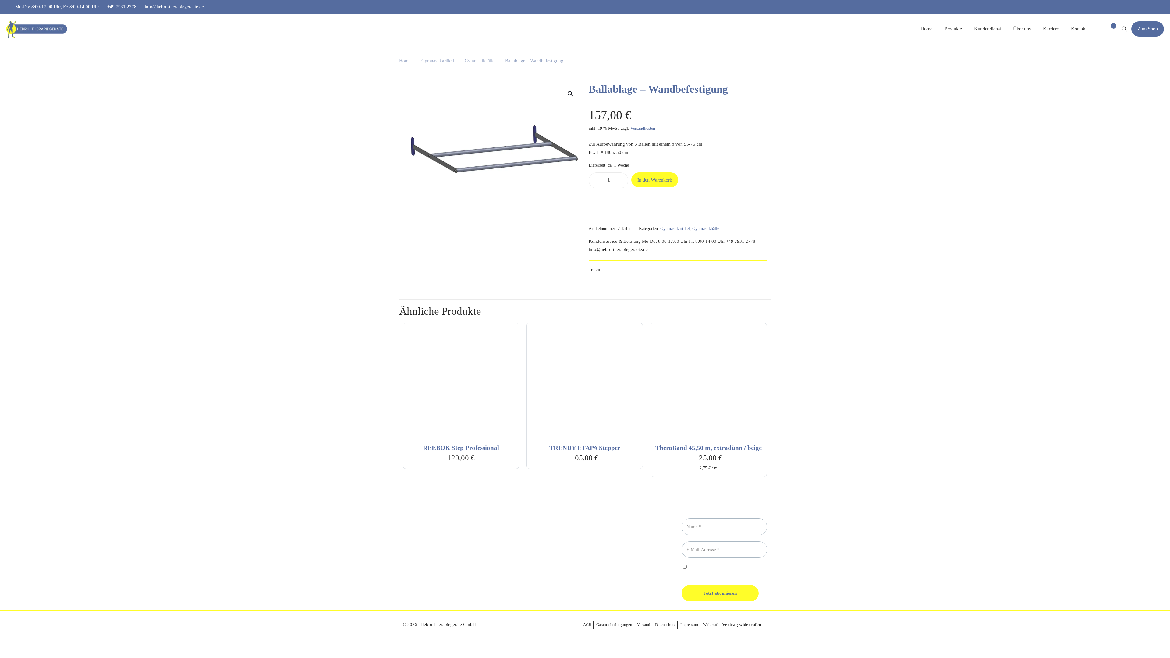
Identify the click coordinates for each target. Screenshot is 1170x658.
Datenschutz (665, 624)
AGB (587, 624)
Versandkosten (642, 128)
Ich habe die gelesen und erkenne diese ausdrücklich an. (718, 570)
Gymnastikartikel (437, 60)
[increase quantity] (621, 180)
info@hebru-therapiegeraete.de (174, 6)
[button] (571, 94)
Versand (643, 624)
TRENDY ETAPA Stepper (584, 447)
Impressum (689, 624)
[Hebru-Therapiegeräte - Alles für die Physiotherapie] (36, 29)
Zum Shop (1147, 28)
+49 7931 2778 (121, 6)
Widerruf (710, 624)
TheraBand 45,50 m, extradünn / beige (708, 447)
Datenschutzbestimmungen (732, 567)
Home (405, 60)
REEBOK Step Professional (461, 447)
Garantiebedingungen (614, 624)
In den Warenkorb (654, 179)
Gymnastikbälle (480, 60)
